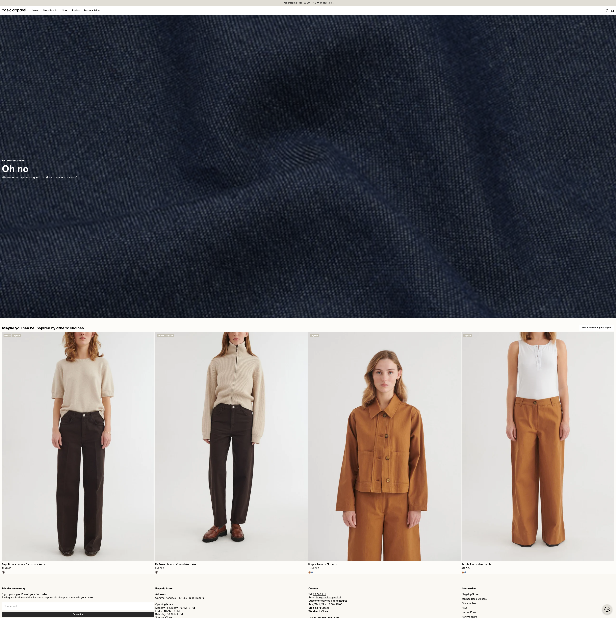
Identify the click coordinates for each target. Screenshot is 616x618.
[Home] (14, 10)
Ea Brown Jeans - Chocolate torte (175, 564)
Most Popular (50, 10)
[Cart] (612, 10)
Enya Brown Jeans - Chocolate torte (23, 564)
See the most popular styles (597, 327)
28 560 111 (319, 594)
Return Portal (469, 612)
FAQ (464, 607)
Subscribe (78, 614)
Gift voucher (469, 603)
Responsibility (92, 10)
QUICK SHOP (78, 557)
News (35, 10)
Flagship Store (470, 594)
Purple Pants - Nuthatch (476, 564)
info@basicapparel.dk (328, 597)
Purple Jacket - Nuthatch (323, 564)
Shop (65, 10)
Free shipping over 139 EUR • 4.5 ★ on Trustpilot (308, 3)
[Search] (607, 10)
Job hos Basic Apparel (474, 598)
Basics (76, 10)
